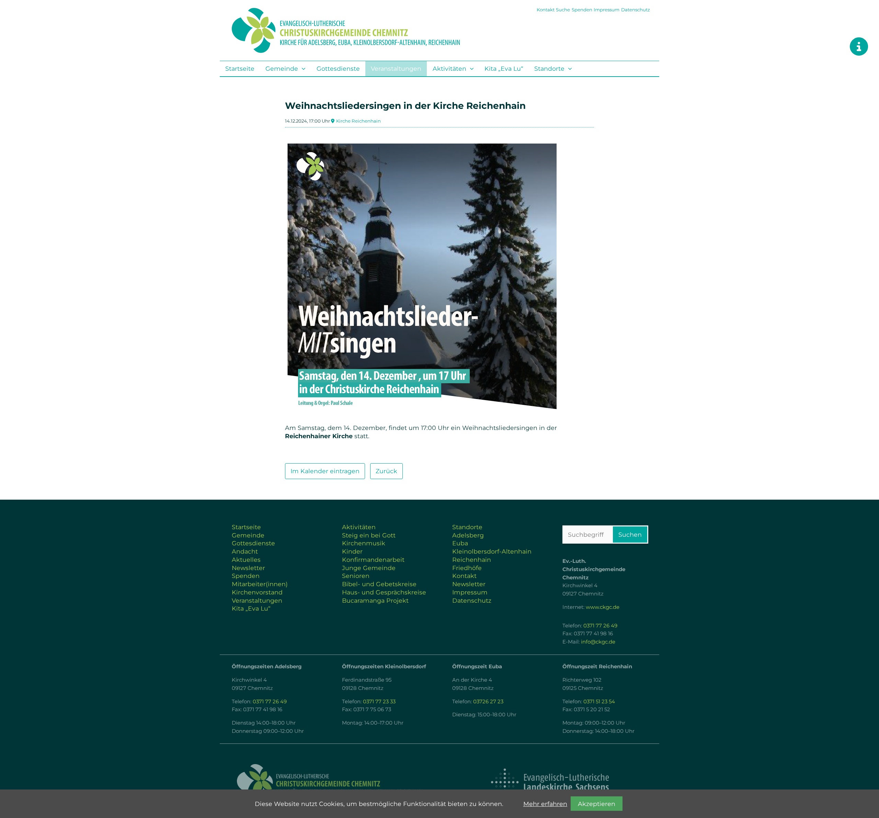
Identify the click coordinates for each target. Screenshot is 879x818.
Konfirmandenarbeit (373, 559)
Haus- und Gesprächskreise (384, 592)
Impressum (606, 9)
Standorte (549, 68)
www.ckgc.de (602, 607)
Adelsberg (468, 535)
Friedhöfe (467, 567)
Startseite (239, 68)
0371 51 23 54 (599, 701)
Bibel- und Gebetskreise (379, 584)
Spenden (582, 9)
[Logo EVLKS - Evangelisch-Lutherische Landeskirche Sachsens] (549, 782)
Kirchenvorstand (257, 592)
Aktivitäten (449, 68)
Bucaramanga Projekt (375, 600)
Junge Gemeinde (369, 567)
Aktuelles (246, 559)
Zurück (386, 471)
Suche (563, 9)
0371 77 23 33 (379, 701)
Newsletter (248, 567)
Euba (460, 543)
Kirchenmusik (363, 543)
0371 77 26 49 (600, 626)
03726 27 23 (488, 701)
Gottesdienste (338, 68)
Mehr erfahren (545, 803)
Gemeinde (281, 68)
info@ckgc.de (598, 642)
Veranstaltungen (396, 68)
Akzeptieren (596, 803)
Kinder (352, 551)
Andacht (245, 551)
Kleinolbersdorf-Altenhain (492, 551)
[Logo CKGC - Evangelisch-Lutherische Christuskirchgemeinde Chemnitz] (329, 782)
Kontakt (546, 9)
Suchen (630, 534)
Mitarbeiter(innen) (260, 584)
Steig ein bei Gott (369, 535)
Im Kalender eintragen (324, 471)
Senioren (355, 575)
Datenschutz (635, 9)
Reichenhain (471, 559)
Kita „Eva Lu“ (503, 68)
